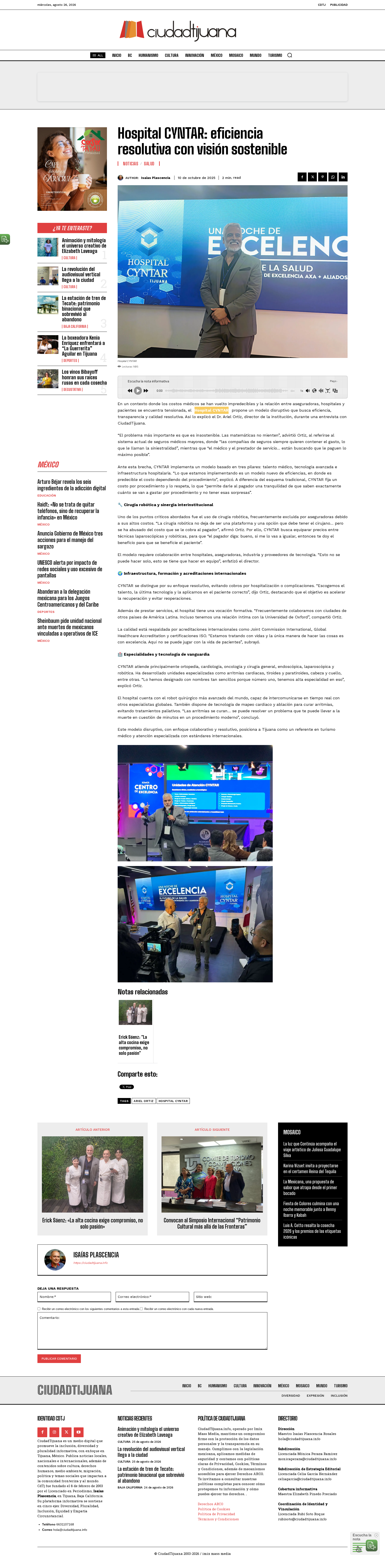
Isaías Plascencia (155, 178)
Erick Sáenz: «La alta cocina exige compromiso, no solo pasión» (92, 1223)
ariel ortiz (144, 1101)
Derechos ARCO (210, 1504)
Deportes (70, 360)
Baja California (74, 326)
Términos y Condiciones (218, 1519)
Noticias (130, 163)
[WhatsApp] (332, 176)
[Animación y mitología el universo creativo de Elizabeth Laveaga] (47, 247)
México (43, 524)
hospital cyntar (173, 1101)
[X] (312, 176)
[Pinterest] (322, 176)
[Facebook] (302, 176)
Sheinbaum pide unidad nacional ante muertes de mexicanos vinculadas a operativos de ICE (69, 627)
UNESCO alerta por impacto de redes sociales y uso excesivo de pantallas (69, 569)
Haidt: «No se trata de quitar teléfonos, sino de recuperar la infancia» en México (68, 511)
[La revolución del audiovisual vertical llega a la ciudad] (47, 276)
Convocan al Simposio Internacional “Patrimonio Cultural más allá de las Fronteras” (212, 1223)
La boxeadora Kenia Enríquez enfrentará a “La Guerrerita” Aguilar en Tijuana (83, 346)
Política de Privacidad (216, 1514)
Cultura (69, 258)
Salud (149, 163)
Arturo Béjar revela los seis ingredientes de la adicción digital (71, 484)
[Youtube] (79, 1432)
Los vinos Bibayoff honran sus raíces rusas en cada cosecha (84, 377)
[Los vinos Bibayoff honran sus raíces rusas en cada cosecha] (47, 378)
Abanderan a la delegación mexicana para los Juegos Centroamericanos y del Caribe (68, 598)
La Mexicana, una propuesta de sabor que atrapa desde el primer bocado (310, 1187)
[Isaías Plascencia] (121, 178)
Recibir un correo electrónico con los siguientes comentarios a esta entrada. (91, 1309)
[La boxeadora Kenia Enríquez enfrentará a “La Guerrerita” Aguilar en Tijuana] (47, 344)
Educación (46, 495)
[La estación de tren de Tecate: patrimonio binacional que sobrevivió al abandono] (47, 305)
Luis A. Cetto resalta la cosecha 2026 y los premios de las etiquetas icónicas (312, 1231)
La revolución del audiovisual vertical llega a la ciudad (81, 274)
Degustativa (72, 389)
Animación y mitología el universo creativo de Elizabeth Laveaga (84, 245)
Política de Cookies (214, 1509)
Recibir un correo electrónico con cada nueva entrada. (179, 1309)
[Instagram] (54, 1432)
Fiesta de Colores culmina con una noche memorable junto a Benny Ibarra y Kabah (311, 1209)
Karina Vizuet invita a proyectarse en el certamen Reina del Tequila (310, 1168)
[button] (289, 55)
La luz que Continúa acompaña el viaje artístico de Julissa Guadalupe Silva (312, 1149)
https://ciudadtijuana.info (90, 1262)
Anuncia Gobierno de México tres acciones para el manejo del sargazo (70, 540)
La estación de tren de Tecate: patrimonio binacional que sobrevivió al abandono (84, 309)
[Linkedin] (343, 176)
